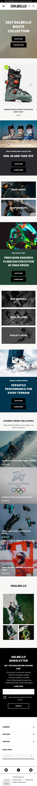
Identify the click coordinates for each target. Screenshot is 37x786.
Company (6, 727)
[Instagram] (18, 770)
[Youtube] (30, 770)
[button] (3, 6)
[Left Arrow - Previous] (1, 1)
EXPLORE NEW (18, 45)
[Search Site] (29, 6)
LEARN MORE (18, 170)
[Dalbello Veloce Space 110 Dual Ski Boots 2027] (18, 85)
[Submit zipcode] (31, 756)
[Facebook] (6, 770)
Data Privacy (17, 780)
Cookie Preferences (19, 782)
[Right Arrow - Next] (35, 1)
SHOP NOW (18, 39)
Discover (6, 734)
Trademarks (29, 780)
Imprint (7, 780)
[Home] (19, 6)
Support (6, 741)
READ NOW (6, 464)
